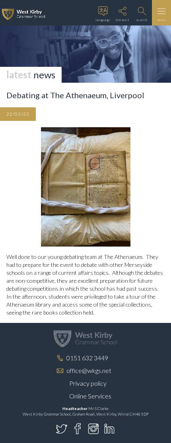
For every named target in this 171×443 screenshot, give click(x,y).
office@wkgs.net (88, 370)
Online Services (90, 396)
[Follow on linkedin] (109, 429)
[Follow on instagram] (93, 429)
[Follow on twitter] (62, 429)
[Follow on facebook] (78, 429)
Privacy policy (88, 383)
